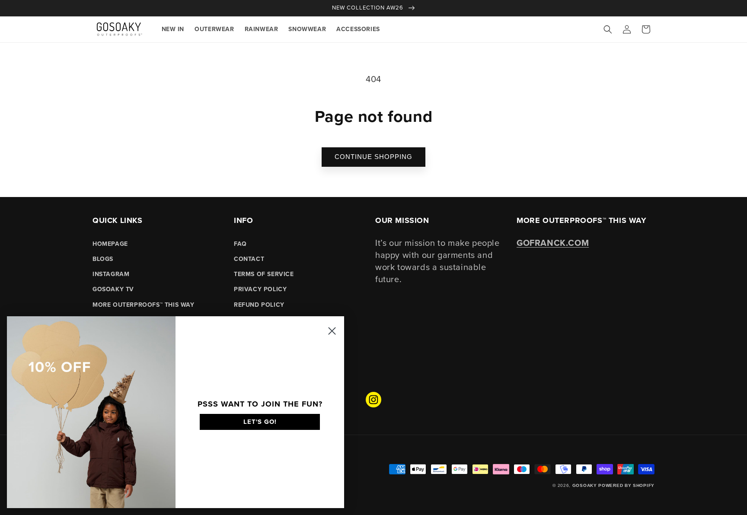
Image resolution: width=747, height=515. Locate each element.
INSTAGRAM (111, 274)
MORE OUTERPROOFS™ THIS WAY (144, 304)
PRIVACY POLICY (260, 289)
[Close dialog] (332, 331)
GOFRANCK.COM (553, 242)
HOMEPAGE (110, 243)
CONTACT (249, 259)
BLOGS (103, 259)
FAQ (240, 243)
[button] (607, 29)
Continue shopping (373, 156)
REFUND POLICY (259, 304)
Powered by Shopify (626, 485)
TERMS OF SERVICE (264, 274)
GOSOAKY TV (113, 289)
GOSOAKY (584, 485)
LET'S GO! (260, 421)
